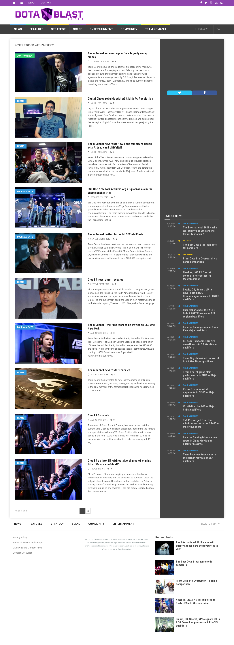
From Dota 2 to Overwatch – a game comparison (200, 260)
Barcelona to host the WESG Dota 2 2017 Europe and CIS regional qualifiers (199, 313)
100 (116, 62)
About (31, 2)
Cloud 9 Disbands (98, 415)
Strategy (58, 29)
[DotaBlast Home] (14, 2)
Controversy (24, 55)
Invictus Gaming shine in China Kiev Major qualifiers (200, 329)
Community (128, 29)
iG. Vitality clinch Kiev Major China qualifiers (199, 408)
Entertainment (101, 29)
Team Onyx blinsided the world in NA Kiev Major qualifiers (201, 360)
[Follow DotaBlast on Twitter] (179, 92)
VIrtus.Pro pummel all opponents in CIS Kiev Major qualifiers (199, 392)
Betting (187, 241)
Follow (202, 29)
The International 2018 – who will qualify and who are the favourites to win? (200, 231)
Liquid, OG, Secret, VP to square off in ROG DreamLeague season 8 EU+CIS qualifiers (201, 294)
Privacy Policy (20, 537)
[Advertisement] (157, 14)
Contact (46, 2)
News (18, 29)
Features (36, 29)
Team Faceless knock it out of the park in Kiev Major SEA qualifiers (200, 458)
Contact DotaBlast (22, 552)
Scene (77, 29)
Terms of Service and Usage (27, 542)
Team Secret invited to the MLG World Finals (116, 234)
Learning (188, 254)
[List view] (21, 2)
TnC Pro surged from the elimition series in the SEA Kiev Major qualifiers (201, 423)
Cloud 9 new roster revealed (105, 279)
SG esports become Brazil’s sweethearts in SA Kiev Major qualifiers (200, 344)
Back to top (208, 524)
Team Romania (156, 29)
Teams (20, 101)
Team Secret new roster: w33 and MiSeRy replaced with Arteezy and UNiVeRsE (120, 145)
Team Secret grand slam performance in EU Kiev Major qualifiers (200, 375)
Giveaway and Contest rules (27, 547)
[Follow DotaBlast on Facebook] (204, 92)
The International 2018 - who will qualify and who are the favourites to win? (197, 546)
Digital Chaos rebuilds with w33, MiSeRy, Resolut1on (120, 98)
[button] (219, 29)
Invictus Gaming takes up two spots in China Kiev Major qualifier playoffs (200, 441)
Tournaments (25, 191)
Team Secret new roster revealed (109, 370)
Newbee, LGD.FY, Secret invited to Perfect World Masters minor (197, 276)
